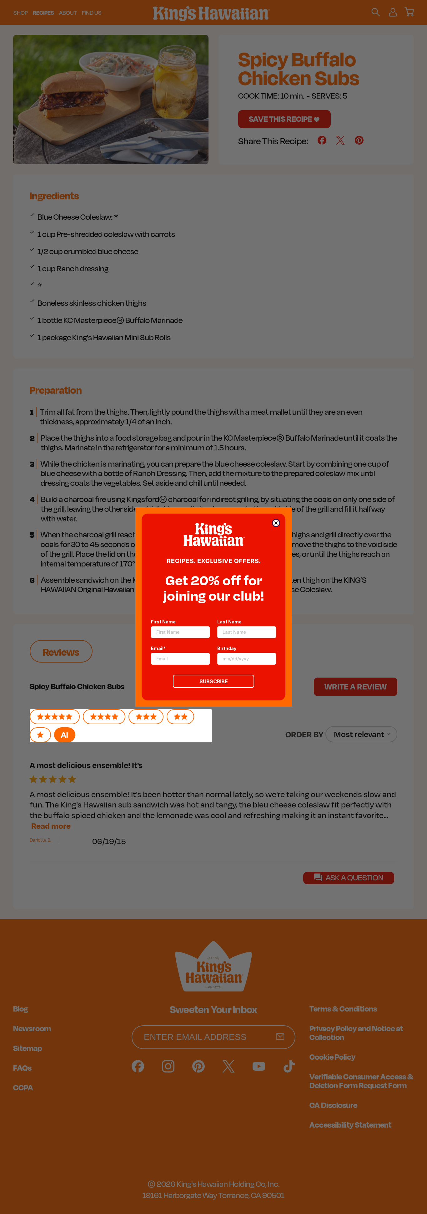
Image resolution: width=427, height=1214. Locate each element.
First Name (163, 621)
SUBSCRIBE (213, 681)
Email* (158, 648)
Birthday (226, 648)
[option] (64, 734)
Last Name (229, 621)
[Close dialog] (276, 523)
